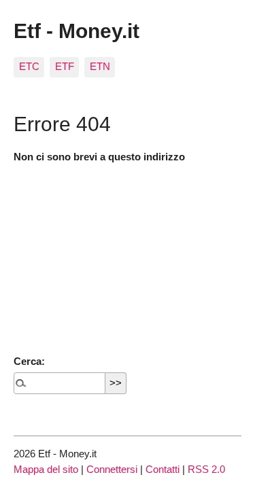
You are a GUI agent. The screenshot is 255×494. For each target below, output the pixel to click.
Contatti (163, 469)
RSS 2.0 (206, 469)
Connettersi (111, 469)
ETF (64, 66)
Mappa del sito (46, 469)
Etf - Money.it (76, 30)
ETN (100, 66)
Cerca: (29, 361)
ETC (29, 66)
